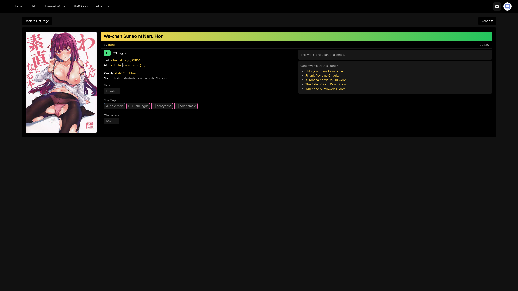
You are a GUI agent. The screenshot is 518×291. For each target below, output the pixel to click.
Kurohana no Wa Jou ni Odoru (326, 80)
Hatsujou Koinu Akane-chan (325, 71)
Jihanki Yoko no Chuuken (323, 76)
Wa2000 (111, 121)
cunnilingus (138, 106)
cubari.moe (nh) (134, 65)
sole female (186, 106)
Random (487, 21)
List (32, 6)
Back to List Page (37, 21)
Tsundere (112, 91)
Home (18, 6)
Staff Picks (80, 6)
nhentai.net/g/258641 (126, 60)
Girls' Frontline (125, 73)
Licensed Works (54, 6)
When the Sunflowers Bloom (325, 89)
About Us (102, 6)
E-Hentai (115, 65)
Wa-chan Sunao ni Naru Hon (133, 36)
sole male (114, 106)
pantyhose (162, 106)
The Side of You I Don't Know (325, 84)
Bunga (112, 45)
